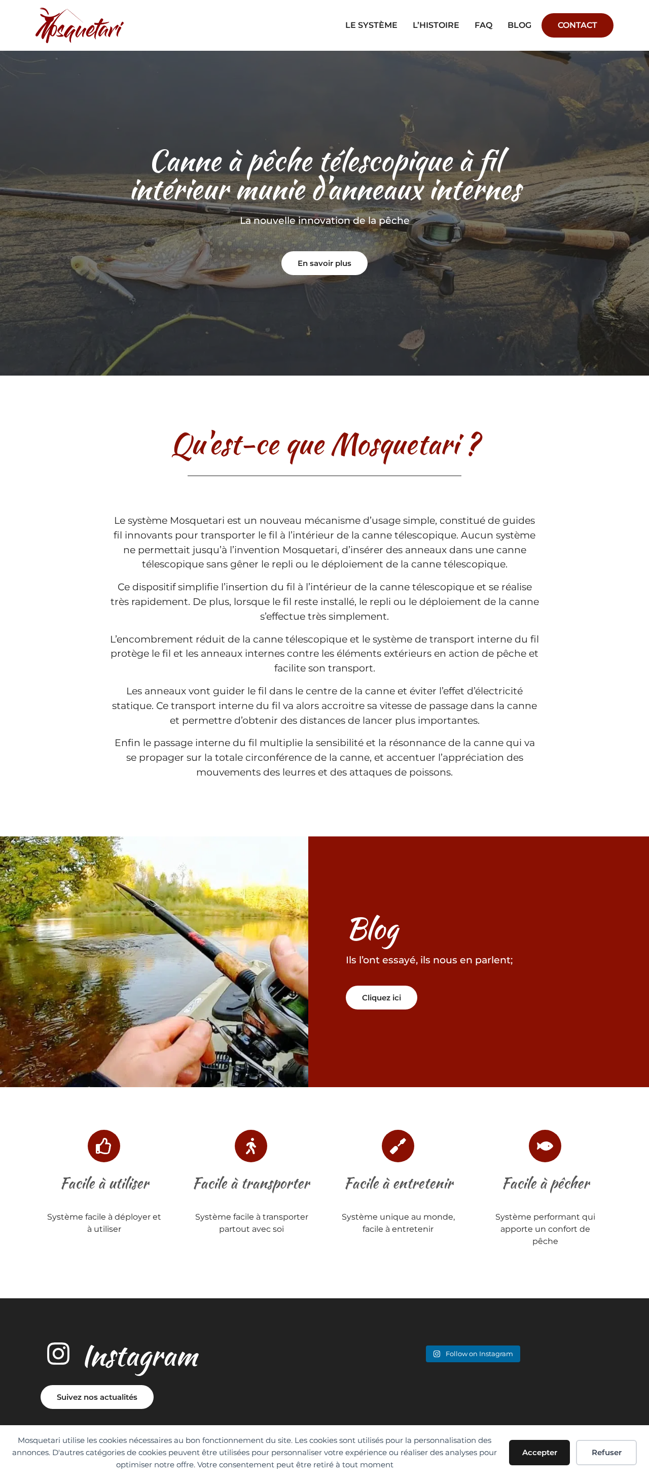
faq (483, 25)
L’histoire (436, 25)
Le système (371, 25)
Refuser (607, 1452)
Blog (519, 25)
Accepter (539, 1452)
